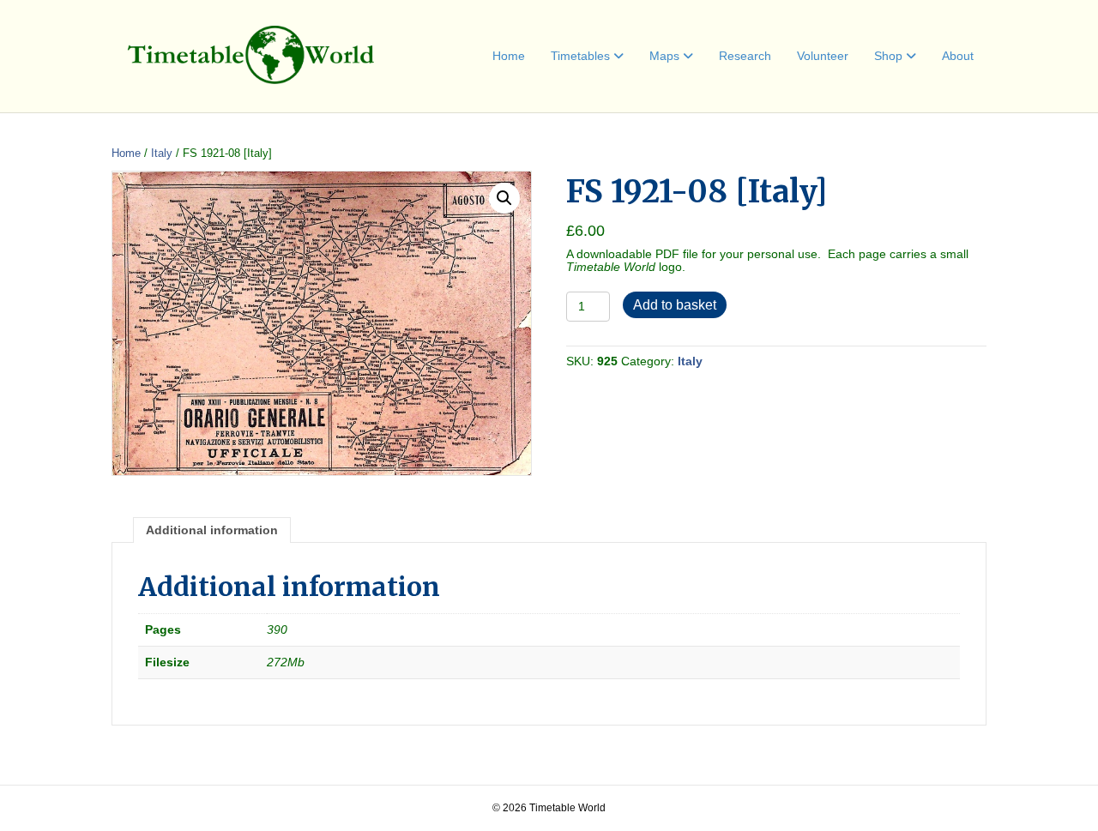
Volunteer (822, 56)
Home (508, 56)
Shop (888, 56)
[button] (504, 198)
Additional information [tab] (212, 530)
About (958, 56)
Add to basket (674, 305)
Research (745, 56)
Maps (664, 56)
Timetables (580, 56)
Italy (161, 153)
